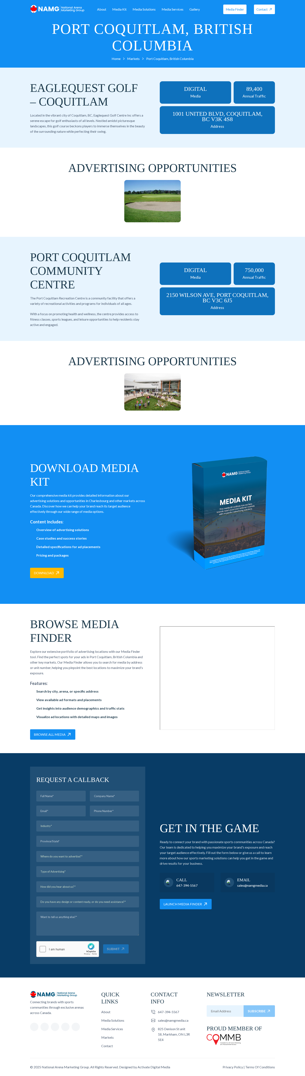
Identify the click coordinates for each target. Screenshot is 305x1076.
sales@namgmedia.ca (252, 885)
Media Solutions (144, 9)
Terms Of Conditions (260, 1067)
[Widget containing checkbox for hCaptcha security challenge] (67, 949)
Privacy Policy (233, 1067)
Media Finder (235, 9)
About (101, 9)
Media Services (172, 9)
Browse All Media (50, 734)
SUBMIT (113, 949)
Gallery (194, 9)
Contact (262, 9)
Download (44, 573)
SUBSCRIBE (257, 1011)
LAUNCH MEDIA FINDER (182, 904)
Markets (107, 1037)
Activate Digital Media (154, 1067)
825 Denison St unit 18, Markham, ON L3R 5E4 (174, 1034)
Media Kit (119, 9)
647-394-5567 (187, 885)
